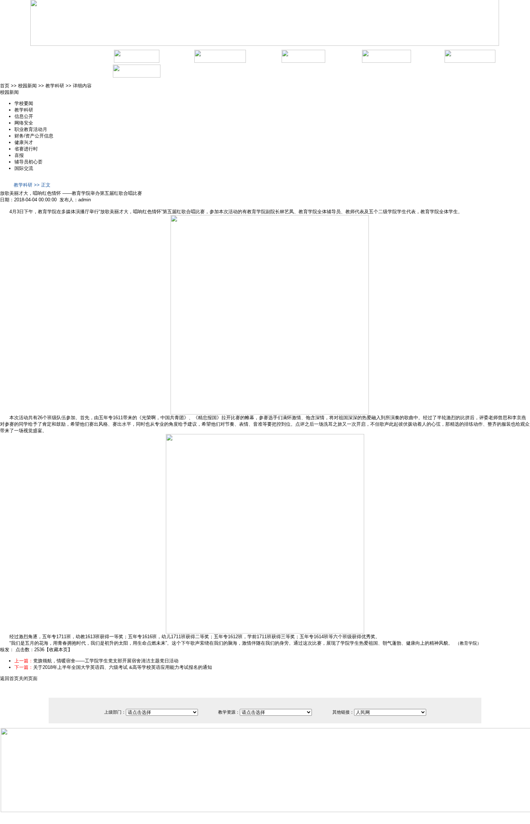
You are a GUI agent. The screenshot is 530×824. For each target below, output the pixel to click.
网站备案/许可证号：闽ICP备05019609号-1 (226, 815)
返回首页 (9, 678)
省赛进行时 (26, 149)
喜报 (19, 155)
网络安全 (23, 123)
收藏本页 (58, 649)
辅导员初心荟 (28, 162)
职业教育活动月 (30, 129)
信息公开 (23, 116)
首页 (4, 85)
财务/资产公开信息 (33, 136)
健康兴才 (23, 142)
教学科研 (54, 85)
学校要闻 (23, 103)
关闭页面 (28, 678)
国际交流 (23, 168)
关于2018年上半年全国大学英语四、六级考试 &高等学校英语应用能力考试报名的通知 (122, 667)
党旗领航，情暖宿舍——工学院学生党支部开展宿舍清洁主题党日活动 (105, 660)
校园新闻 (27, 85)
